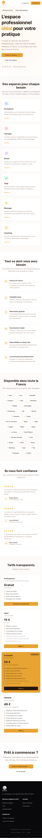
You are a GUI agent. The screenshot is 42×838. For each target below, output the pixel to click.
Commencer (35, 3)
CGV (3, 806)
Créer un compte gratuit (19, 766)
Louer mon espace (11, 60)
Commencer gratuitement (21, 604)
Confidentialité (7, 809)
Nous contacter (27, 803)
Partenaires (26, 806)
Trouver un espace (11, 55)
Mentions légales (7, 803)
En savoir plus (21, 771)
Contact (28, 832)
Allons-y (21, 646)
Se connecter (25, 3)
